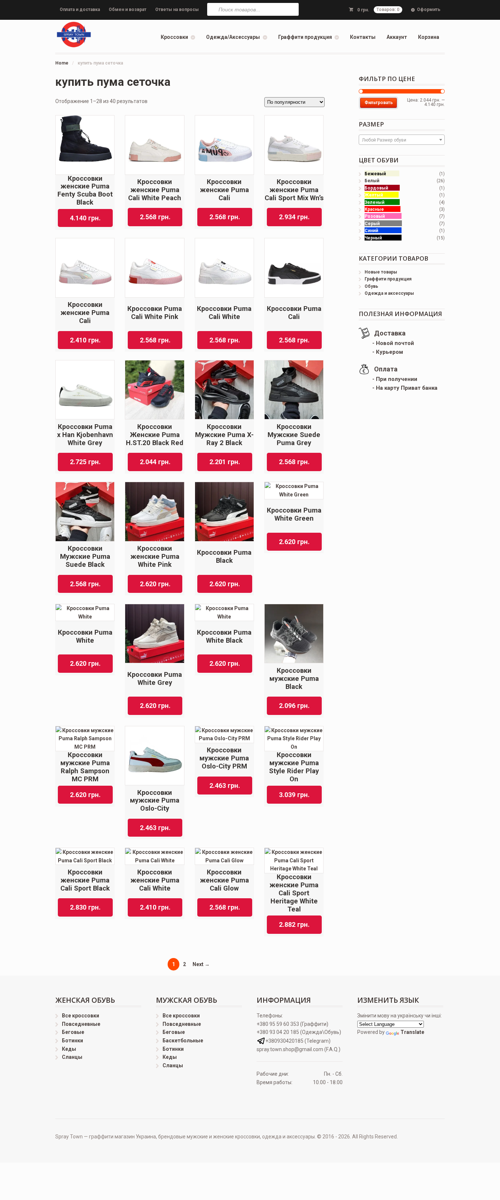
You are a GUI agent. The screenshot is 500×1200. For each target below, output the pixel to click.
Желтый (374, 195)
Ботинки (72, 1040)
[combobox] (402, 140)
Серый (372, 223)
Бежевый (375, 173)
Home (61, 63)
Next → (201, 964)
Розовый (375, 216)
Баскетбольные (183, 1040)
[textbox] (401, 140)
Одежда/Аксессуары (233, 37)
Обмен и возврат (127, 9)
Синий (371, 230)
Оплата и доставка (80, 9)
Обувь (371, 286)
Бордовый (376, 188)
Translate (412, 1032)
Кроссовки (174, 37)
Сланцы (72, 1057)
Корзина (428, 37)
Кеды (69, 1049)
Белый (372, 180)
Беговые (73, 1032)
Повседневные (81, 1024)
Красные (374, 209)
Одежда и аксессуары (389, 293)
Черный (373, 238)
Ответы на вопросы (177, 9)
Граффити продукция (305, 37)
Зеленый (374, 202)
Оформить (428, 9)
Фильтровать (379, 102)
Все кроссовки (80, 1016)
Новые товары (381, 272)
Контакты (363, 37)
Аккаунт (397, 37)
